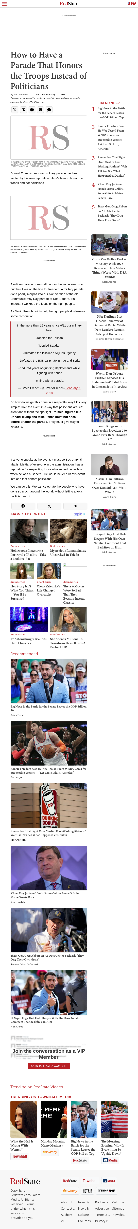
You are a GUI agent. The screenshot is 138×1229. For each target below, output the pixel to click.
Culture (83, 1215)
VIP (63, 1221)
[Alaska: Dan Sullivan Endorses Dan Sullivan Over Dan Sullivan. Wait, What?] (109, 464)
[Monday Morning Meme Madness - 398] (54, 1119)
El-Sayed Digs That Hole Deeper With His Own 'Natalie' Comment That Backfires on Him (45, 1020)
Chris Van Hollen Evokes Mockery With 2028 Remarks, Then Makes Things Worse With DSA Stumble (109, 268)
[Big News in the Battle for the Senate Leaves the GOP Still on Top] (49, 681)
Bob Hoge (16, 777)
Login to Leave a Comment (49, 1065)
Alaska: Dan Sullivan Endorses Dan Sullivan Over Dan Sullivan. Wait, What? (109, 485)
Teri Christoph (18, 840)
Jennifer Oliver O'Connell (24, 964)
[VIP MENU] (132, 4)
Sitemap (118, 1208)
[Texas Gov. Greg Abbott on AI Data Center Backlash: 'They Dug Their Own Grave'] (49, 930)
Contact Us (68, 1208)
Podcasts (101, 1202)
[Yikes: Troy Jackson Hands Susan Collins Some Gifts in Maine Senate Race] (49, 867)
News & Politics (86, 1208)
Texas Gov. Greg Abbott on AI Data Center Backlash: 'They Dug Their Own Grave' (47, 957)
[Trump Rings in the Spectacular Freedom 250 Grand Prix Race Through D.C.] (109, 411)
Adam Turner (17, 715)
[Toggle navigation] (4, 4)
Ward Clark (109, 391)
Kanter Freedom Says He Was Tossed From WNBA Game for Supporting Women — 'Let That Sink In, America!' (48, 771)
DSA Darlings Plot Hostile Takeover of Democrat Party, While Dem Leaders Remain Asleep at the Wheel (109, 325)
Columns (84, 1221)
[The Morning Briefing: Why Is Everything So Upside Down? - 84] (114, 1119)
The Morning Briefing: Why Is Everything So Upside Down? (112, 1147)
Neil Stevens (21, 94)
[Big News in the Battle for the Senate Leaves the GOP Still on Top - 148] (84, 1119)
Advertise (102, 1208)
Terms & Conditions (103, 1215)
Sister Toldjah (18, 902)
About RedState (68, 1202)
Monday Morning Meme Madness (53, 1143)
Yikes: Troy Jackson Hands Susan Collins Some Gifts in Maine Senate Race (45, 895)
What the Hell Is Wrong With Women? (21, 1145)
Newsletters (120, 1215)
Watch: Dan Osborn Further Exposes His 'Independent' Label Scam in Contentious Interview (109, 380)
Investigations (86, 1202)
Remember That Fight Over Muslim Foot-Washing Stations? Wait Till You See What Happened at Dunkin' (48, 833)
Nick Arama (17, 1026)
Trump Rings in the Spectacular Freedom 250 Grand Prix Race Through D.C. (109, 433)
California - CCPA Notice (120, 1202)
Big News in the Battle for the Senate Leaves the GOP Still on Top (49, 708)
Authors (67, 1215)
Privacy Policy (103, 1221)
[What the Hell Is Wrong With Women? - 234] (23, 1119)
